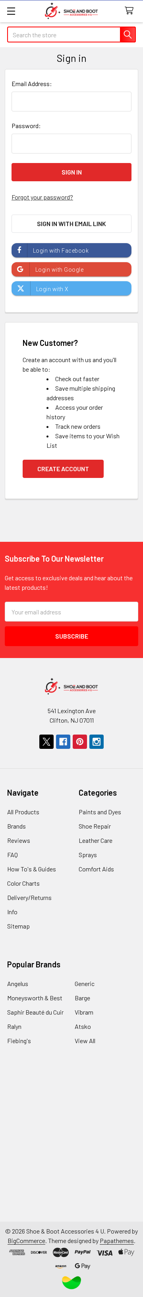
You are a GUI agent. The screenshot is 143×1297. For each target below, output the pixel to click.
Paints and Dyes (100, 811)
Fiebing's (19, 1040)
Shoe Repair (95, 826)
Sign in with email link (71, 223)
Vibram (84, 1012)
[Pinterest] (80, 742)
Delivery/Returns (29, 897)
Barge (82, 998)
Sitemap (18, 926)
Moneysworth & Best (34, 998)
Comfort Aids (96, 869)
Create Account (63, 468)
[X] (46, 742)
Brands (16, 826)
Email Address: (32, 83)
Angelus (17, 983)
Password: (26, 125)
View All (85, 1040)
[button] (71, 1282)
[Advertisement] (71, 1150)
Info (12, 911)
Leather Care (95, 840)
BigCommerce (26, 1240)
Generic (85, 983)
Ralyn (14, 1026)
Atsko (83, 1026)
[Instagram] (96, 742)
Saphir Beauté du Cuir (35, 1012)
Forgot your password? (42, 197)
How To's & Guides (31, 869)
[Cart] (131, 11)
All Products (23, 811)
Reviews (18, 840)
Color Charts (23, 883)
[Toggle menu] (11, 11)
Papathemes (117, 1240)
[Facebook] (63, 742)
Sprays (88, 854)
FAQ (12, 854)
